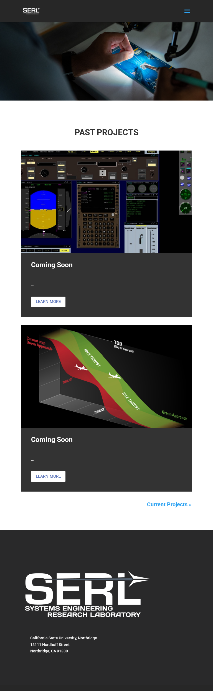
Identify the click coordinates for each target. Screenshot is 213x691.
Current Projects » (169, 504)
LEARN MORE (48, 301)
